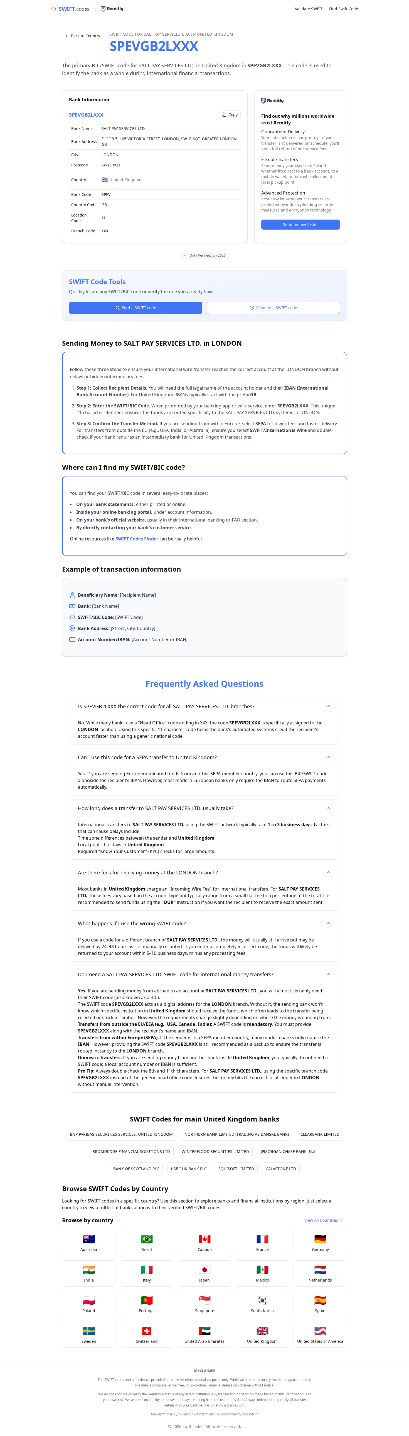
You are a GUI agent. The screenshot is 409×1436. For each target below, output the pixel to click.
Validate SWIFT (308, 8)
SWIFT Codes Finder (136, 539)
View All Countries (321, 1220)
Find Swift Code (343, 8)
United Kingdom (126, 179)
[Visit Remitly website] (112, 9)
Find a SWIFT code (139, 307)
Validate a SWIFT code (276, 307)
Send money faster (300, 224)
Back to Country (85, 35)
